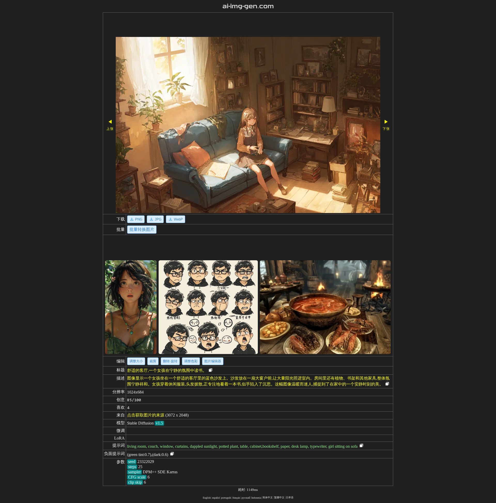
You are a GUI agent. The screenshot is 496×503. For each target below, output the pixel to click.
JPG (158, 219)
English (207, 497)
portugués (226, 497)
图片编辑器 (212, 361)
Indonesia (256, 497)
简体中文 (267, 497)
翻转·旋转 (170, 361)
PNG (138, 219)
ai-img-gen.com (248, 6)
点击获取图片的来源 (145, 415)
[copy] (210, 370)
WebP (178, 219)
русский (246, 497)
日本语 (289, 497)
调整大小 (136, 361)
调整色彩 (191, 361)
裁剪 (153, 361)
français (236, 497)
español (216, 497)
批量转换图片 (141, 229)
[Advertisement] (233, 25)
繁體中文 (279, 497)
